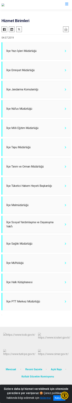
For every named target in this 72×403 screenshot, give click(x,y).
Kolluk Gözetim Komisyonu (37, 376)
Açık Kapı (56, 369)
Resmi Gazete (33, 369)
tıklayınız (45, 397)
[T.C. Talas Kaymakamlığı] (16, 5)
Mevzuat (11, 369)
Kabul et (59, 398)
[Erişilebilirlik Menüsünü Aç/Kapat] (65, 395)
